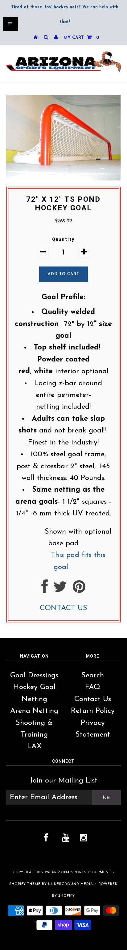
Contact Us (92, 699)
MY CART (81, 37)
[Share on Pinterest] (79, 590)
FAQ (92, 687)
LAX (34, 746)
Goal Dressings (34, 675)
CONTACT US (63, 608)
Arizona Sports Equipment (81, 872)
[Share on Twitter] (60, 590)
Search (92, 675)
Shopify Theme (25, 884)
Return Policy (93, 711)
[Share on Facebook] (44, 590)
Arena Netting (34, 711)
